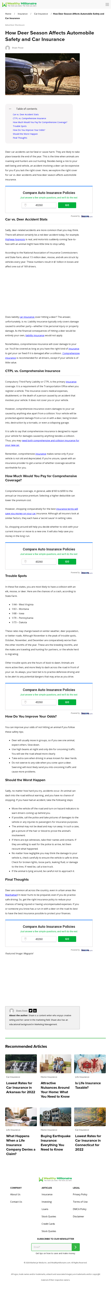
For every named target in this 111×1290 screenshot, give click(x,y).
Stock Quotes (49, 1216)
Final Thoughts (20, 137)
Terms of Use (80, 1201)
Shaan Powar (18, 47)
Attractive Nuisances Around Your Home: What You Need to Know (55, 1090)
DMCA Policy (79, 1209)
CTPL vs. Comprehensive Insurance (29, 118)
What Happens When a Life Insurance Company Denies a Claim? (20, 1145)
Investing (47, 1201)
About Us (15, 1194)
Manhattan (11, 894)
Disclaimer (78, 1216)
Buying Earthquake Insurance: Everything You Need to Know (56, 1143)
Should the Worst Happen (25, 134)
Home (8, 13)
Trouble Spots (20, 126)
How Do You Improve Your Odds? (29, 130)
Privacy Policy (80, 1194)
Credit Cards (48, 1223)
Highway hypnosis (15, 239)
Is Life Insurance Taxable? (88, 1085)
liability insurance (34, 335)
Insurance (23, 13)
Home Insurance (49, 1077)
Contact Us (16, 1201)
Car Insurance (41, 13)
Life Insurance (82, 1077)
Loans (45, 1209)
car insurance (27, 317)
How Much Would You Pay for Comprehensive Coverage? (40, 122)
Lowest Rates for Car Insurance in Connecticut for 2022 (88, 1143)
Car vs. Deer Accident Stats (26, 114)
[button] (108, 4)
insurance (74, 348)
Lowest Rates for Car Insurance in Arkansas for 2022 (20, 1087)
